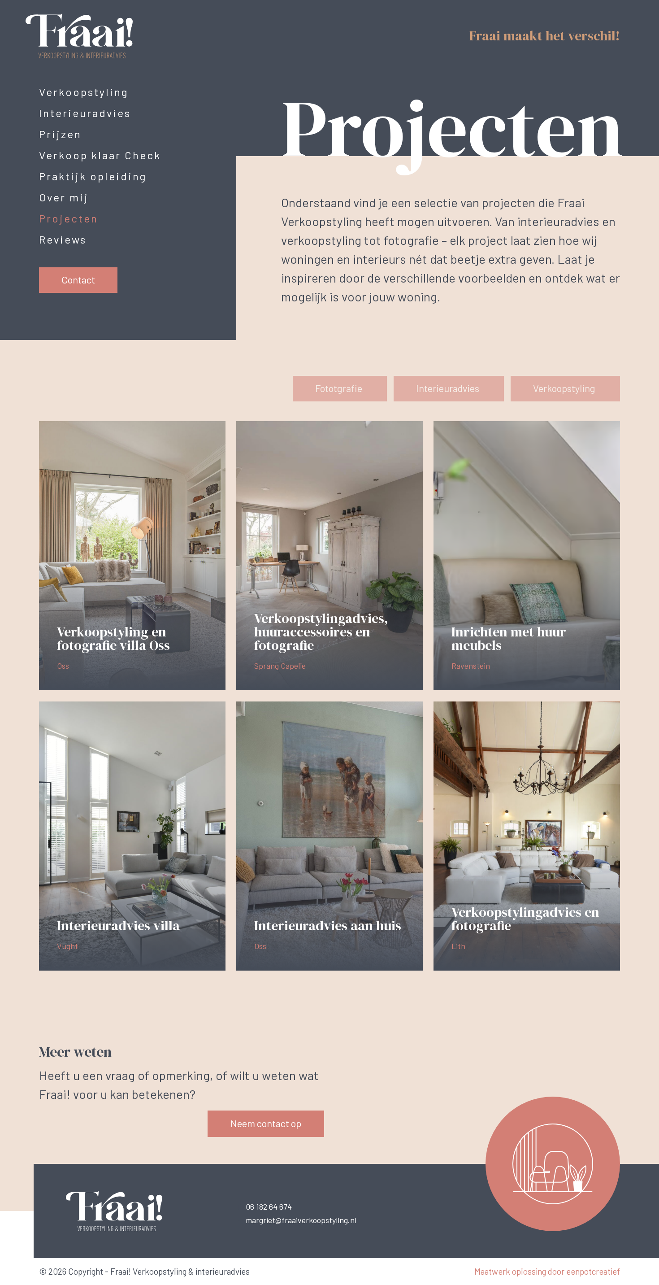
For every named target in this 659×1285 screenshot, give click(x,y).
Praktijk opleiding (93, 176)
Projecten (68, 218)
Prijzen (60, 133)
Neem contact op (265, 1123)
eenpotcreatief (593, 1271)
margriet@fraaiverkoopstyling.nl (301, 1220)
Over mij (64, 197)
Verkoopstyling (83, 91)
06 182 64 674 (269, 1206)
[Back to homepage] (92, 35)
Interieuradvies (85, 112)
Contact (78, 279)
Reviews (63, 239)
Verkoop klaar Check (100, 154)
